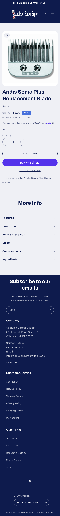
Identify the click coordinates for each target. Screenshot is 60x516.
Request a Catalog (16, 453)
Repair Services (14, 460)
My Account (12, 418)
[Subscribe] (50, 310)
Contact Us (12, 382)
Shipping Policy (14, 411)
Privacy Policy (13, 403)
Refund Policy (13, 389)
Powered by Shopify (45, 512)
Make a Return (14, 446)
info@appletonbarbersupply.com (26, 356)
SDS (8, 467)
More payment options (30, 170)
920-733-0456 (14, 347)
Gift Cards (11, 438)
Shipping (6, 117)
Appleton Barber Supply (24, 512)
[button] (6, 14)
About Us (11, 362)
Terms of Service (15, 396)
